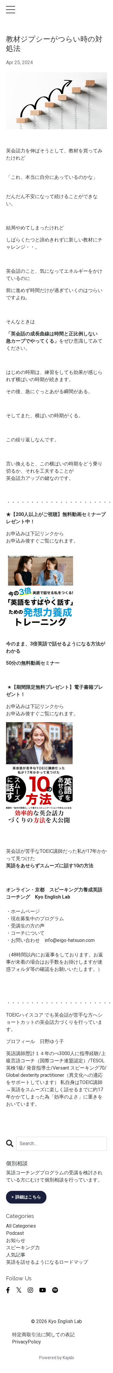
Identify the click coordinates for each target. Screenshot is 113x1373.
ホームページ (25, 911)
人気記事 (15, 1255)
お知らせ (15, 1240)
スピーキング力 (23, 1247)
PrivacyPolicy (26, 1342)
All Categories (21, 1226)
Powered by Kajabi (56, 1357)
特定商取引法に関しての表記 (43, 1334)
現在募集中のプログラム (37, 918)
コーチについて (28, 933)
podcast (15, 1233)
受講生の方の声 (28, 926)
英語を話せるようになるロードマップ (47, 1262)
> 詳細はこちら (26, 1197)
